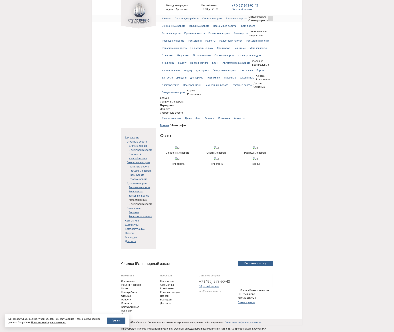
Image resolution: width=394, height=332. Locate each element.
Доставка (130, 241)
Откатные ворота (212, 18)
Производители (192, 85)
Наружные (183, 55)
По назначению (202, 55)
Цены (188, 118)
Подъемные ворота (224, 25)
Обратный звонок (242, 9)
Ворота (260, 70)
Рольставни (195, 40)
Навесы (129, 233)
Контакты (239, 118)
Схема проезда (246, 302)
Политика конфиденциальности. (48, 322)
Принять (116, 320)
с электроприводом (249, 55)
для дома (167, 77)
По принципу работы (187, 18)
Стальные (167, 55)
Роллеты (210, 40)
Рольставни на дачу (201, 48)
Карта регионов (130, 307)
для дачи (181, 77)
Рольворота (241, 33)
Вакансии (126, 310)
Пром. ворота (247, 25)
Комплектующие (135, 228)
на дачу (182, 62)
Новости (126, 299)
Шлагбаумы (132, 224)
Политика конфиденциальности (243, 322)
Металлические (258, 48)
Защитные (240, 48)
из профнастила (199, 62)
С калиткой (135, 154)
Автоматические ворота (138, 14)
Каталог (166, 18)
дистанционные (171, 70)
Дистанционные (138, 145)
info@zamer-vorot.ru (210, 291)
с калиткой (168, 62)
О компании (128, 281)
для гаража (202, 70)
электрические (170, 85)
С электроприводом (140, 150)
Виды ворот (132, 137)
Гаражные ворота (199, 25)
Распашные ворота (173, 40)
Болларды (131, 237)
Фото (198, 118)
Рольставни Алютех (230, 40)
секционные (247, 77)
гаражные (230, 77)
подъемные (214, 77)
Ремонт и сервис (171, 118)
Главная (164, 125)
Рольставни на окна (257, 40)
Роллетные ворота (219, 33)
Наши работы (129, 292)
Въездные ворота (236, 18)
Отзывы (210, 118)
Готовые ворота (171, 33)
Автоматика (132, 220)
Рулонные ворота (194, 33)
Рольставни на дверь (174, 48)
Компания (224, 118)
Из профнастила (138, 158)
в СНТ (215, 62)
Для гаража (223, 48)
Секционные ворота (173, 25)
